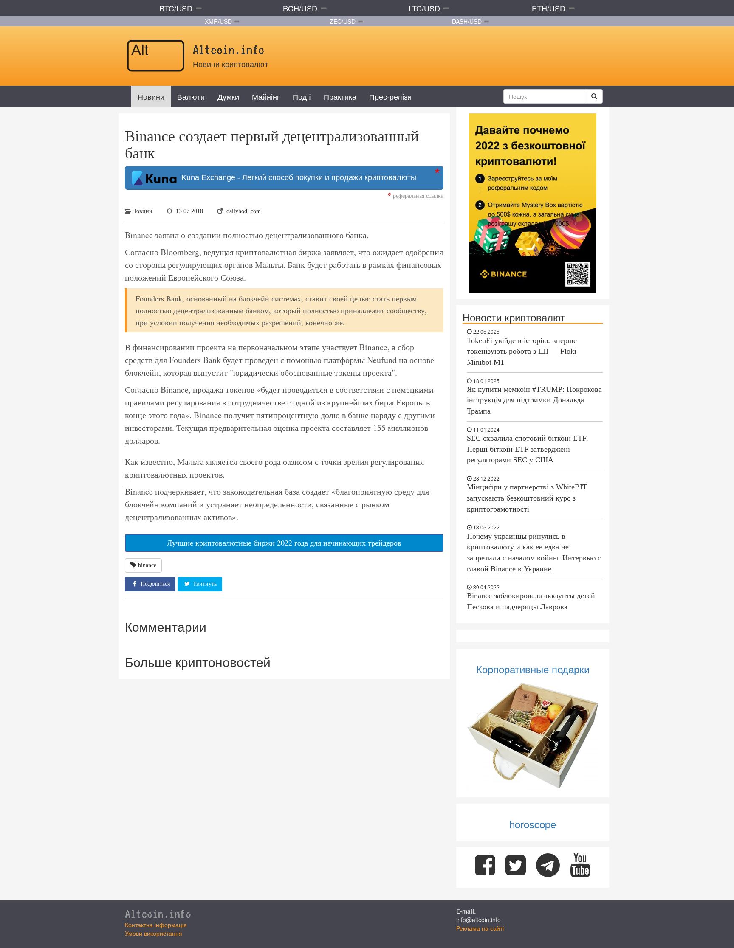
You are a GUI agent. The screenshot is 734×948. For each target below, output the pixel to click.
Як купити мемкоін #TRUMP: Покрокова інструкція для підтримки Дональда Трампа (534, 400)
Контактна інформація (156, 924)
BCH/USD (300, 8)
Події (302, 96)
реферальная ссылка (415, 195)
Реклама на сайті (480, 928)
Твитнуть (204, 584)
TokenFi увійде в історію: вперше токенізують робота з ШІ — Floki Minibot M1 (522, 351)
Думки (228, 96)
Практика (340, 96)
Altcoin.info (158, 913)
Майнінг (266, 96)
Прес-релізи (390, 96)
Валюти (191, 96)
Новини (151, 96)
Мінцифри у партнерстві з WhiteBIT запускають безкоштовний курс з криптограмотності (527, 498)
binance (147, 565)
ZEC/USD (343, 21)
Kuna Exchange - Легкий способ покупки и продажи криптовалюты (296, 177)
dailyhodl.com (243, 211)
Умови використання (153, 933)
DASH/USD (467, 21)
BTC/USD (175, 8)
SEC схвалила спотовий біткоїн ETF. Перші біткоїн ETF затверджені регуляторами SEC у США (527, 449)
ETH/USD (548, 8)
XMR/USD (218, 21)
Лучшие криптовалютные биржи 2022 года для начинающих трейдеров (284, 542)
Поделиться (154, 584)
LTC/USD (424, 8)
